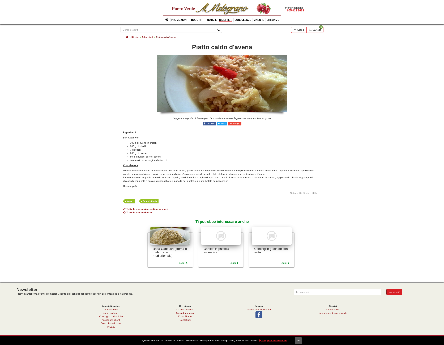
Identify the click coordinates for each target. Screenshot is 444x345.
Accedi (300, 29)
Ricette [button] (224, 20)
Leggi (182, 262)
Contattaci (185, 319)
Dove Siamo (185, 316)
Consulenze (242, 20)
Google (236, 123)
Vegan (130, 201)
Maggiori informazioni (274, 340)
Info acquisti (111, 309)
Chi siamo (273, 20)
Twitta (223, 123)
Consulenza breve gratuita (332, 313)
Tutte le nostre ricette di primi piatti (147, 209)
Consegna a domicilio (111, 316)
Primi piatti (147, 37)
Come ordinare (111, 313)
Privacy (111, 326)
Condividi (210, 123)
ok (298, 340)
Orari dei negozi (185, 313)
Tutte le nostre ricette (139, 212)
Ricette (135, 37)
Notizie (212, 20)
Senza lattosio (150, 201)
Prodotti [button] (196, 20)
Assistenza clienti (111, 319)
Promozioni (179, 20)
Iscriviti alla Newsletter (259, 309)
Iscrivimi (393, 292)
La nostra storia (185, 309)
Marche (259, 20)
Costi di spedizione (111, 323)
